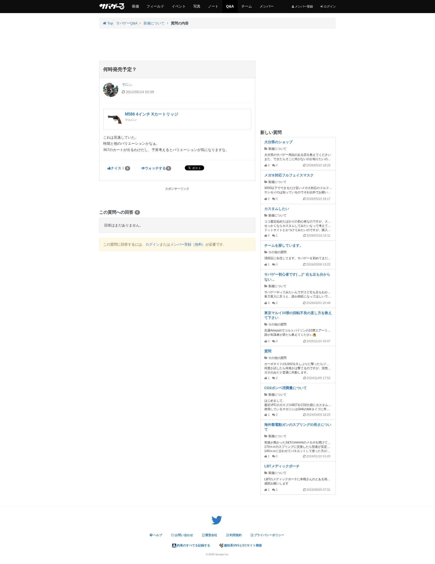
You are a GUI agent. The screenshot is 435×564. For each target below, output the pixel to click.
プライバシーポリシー (268, 535)
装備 (135, 8)
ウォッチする (157, 168)
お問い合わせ (183, 535)
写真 (196, 8)
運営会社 (210, 535)
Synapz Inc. (222, 554)
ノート (213, 8)
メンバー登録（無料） (187, 244)
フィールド (155, 8)
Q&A (230, 8)
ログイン (153, 244)
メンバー (266, 8)
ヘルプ (157, 535)
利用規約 (235, 535)
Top (109, 23)
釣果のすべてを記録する (193, 545)
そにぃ (127, 84)
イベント (178, 8)
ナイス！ (119, 168)
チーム (246, 8)
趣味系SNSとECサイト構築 (242, 545)
